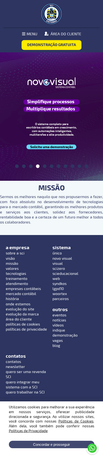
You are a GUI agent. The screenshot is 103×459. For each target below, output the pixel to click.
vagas (57, 340)
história (12, 298)
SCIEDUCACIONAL (65, 273)
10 (79, 166)
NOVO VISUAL (62, 258)
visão (10, 258)
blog (56, 345)
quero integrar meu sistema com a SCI (22, 385)
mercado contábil (21, 293)
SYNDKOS (59, 283)
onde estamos (18, 304)
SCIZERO (58, 268)
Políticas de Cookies (76, 421)
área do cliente (19, 319)
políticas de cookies (23, 324)
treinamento (16, 278)
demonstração (65, 335)
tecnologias (16, 273)
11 (86, 166)
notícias (59, 320)
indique (58, 330)
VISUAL (57, 263)
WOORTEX (59, 293)
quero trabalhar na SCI (25, 392)
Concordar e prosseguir (51, 444)
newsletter (15, 366)
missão (12, 263)
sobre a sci (15, 253)
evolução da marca (22, 314)
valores (12, 268)
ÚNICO (57, 253)
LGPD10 (58, 288)
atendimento (17, 283)
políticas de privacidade (26, 329)
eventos (59, 315)
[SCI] (51, 14)
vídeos (58, 325)
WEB (56, 278)
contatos (13, 361)
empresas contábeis (23, 288)
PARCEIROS (60, 298)
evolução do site (20, 309)
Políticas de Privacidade (28, 431)
